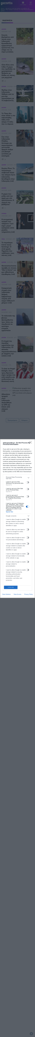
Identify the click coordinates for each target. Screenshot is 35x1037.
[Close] (31, 443)
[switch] (27, 482)
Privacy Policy (28, 594)
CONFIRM (11, 587)
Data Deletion (6, 594)
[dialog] (17, 518)
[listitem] (17, 477)
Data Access (17, 594)
